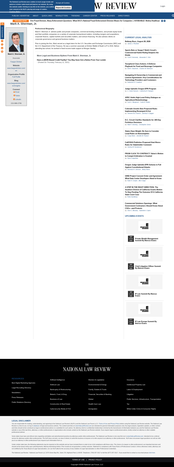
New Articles (2, 32)
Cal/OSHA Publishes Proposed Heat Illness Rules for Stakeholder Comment (143, 143)
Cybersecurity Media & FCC (60, 409)
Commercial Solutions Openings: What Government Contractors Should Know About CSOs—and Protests (144, 205)
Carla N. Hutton (145, 102)
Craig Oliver (131, 136)
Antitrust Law (55, 385)
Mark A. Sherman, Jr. (16, 54)
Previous (162, 20)
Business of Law (56, 399)
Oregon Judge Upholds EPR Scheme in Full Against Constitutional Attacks (143, 166)
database (36, 426)
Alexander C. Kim (145, 57)
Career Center (90, 16)
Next (165, 20)
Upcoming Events (134, 216)
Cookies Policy (14, 12)
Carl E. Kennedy (132, 57)
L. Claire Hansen (132, 91)
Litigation (130, 394)
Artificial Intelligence (57, 380)
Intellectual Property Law (136, 385)
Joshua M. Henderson (134, 147)
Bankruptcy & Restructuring (60, 389)
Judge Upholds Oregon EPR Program (140, 89)
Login (162, 6)
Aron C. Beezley (132, 210)
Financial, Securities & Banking (100, 394)
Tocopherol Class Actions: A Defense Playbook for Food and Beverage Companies (143, 65)
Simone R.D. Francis (134, 113)
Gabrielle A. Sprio (145, 210)
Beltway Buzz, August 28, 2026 (137, 41)
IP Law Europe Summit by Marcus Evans (146, 322)
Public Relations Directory (21, 402)
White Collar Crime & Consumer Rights (141, 409)
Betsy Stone (146, 169)
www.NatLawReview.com (83, 426)
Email (17, 92)
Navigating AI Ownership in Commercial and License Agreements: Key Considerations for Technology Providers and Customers (143, 77)
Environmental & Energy (97, 385)
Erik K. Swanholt (132, 68)
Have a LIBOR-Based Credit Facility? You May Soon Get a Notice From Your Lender (71, 60)
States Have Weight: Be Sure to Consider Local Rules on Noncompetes (142, 132)
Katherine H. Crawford (134, 82)
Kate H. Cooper (132, 181)
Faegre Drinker (16, 62)
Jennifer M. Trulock (142, 136)
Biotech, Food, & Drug (58, 394)
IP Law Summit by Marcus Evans (146, 295)
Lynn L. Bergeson (133, 102)
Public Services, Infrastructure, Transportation (144, 399)
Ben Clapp (142, 181)
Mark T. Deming (132, 124)
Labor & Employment (135, 389)
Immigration (92, 409)
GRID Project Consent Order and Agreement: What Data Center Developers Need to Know (143, 177)
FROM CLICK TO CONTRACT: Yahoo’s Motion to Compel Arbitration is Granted (144, 154)
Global (90, 399)
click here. (152, 453)
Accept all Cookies (63, 3)
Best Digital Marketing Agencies (23, 383)
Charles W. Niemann (146, 68)
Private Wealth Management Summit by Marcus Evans (146, 239)
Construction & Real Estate (60, 404)
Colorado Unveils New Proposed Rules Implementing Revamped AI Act (141, 110)
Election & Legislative (96, 380)
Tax (128, 404)
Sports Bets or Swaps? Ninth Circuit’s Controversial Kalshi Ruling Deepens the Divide (142, 52)
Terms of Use (103, 424)
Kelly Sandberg (132, 197)
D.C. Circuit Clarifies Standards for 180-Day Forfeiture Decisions (143, 121)
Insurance (130, 380)
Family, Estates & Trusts (97, 389)
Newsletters (62, 16)
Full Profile (16, 77)
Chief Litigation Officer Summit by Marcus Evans (148, 267)
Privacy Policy (115, 424)
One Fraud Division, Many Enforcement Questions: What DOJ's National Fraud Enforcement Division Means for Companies (81, 21)
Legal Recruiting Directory (21, 388)
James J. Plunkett (133, 43)
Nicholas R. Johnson (134, 169)
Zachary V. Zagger (148, 113)
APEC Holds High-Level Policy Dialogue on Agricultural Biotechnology (143, 98)
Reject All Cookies (63, 7)
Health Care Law (94, 404)
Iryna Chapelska (132, 158)
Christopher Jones (145, 124)
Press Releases (17, 397)
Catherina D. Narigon (146, 91)
